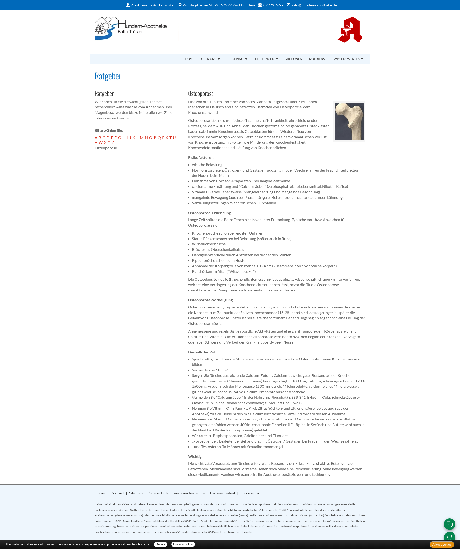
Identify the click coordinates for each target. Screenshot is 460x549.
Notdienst (318, 59)
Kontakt (117, 493)
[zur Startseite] (160, 29)
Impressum (249, 493)
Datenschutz (158, 493)
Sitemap (136, 493)
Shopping (236, 59)
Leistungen (265, 59)
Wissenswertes (347, 59)
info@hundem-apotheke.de (314, 5)
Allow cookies (442, 544)
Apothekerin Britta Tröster (153, 5)
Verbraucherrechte (189, 493)
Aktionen (294, 59)
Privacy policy (183, 544)
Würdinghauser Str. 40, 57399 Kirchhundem (219, 5)
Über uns (208, 59)
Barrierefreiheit (222, 493)
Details (160, 544)
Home (190, 59)
